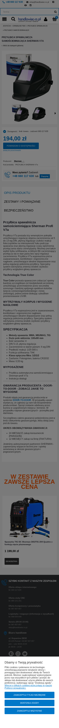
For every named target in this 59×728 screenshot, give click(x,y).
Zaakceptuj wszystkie (29, 711)
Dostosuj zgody (29, 703)
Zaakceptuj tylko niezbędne (30, 695)
